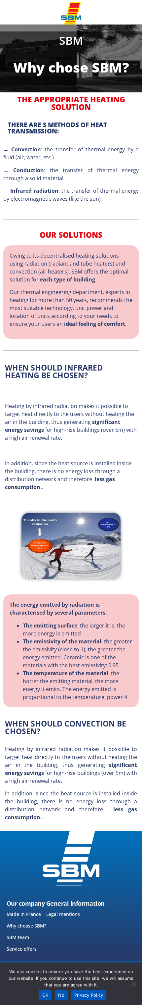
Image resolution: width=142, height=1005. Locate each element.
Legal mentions (63, 914)
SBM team (18, 937)
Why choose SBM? (26, 926)
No (61, 995)
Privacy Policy (88, 995)
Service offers (22, 949)
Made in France (24, 914)
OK (45, 995)
